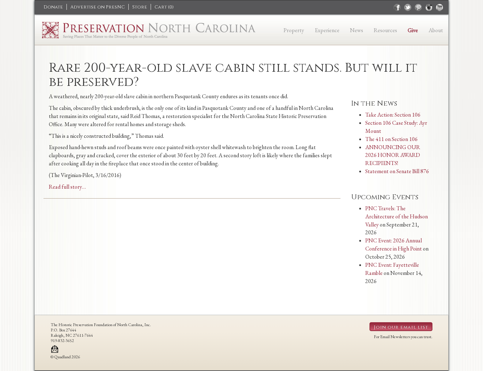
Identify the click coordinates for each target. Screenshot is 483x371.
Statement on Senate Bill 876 (397, 171)
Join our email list (401, 327)
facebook (397, 7)
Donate (53, 7)
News (356, 30)
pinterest (418, 7)
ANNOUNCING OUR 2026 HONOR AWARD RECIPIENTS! (392, 155)
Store (139, 7)
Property (294, 30)
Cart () (164, 7)
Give (413, 30)
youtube (439, 7)
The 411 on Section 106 (391, 139)
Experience (327, 30)
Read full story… (67, 186)
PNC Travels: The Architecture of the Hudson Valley (396, 216)
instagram (428, 7)
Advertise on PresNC (97, 7)
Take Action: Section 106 (392, 114)
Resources (385, 30)
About (436, 30)
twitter (407, 7)
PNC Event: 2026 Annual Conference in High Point (393, 244)
